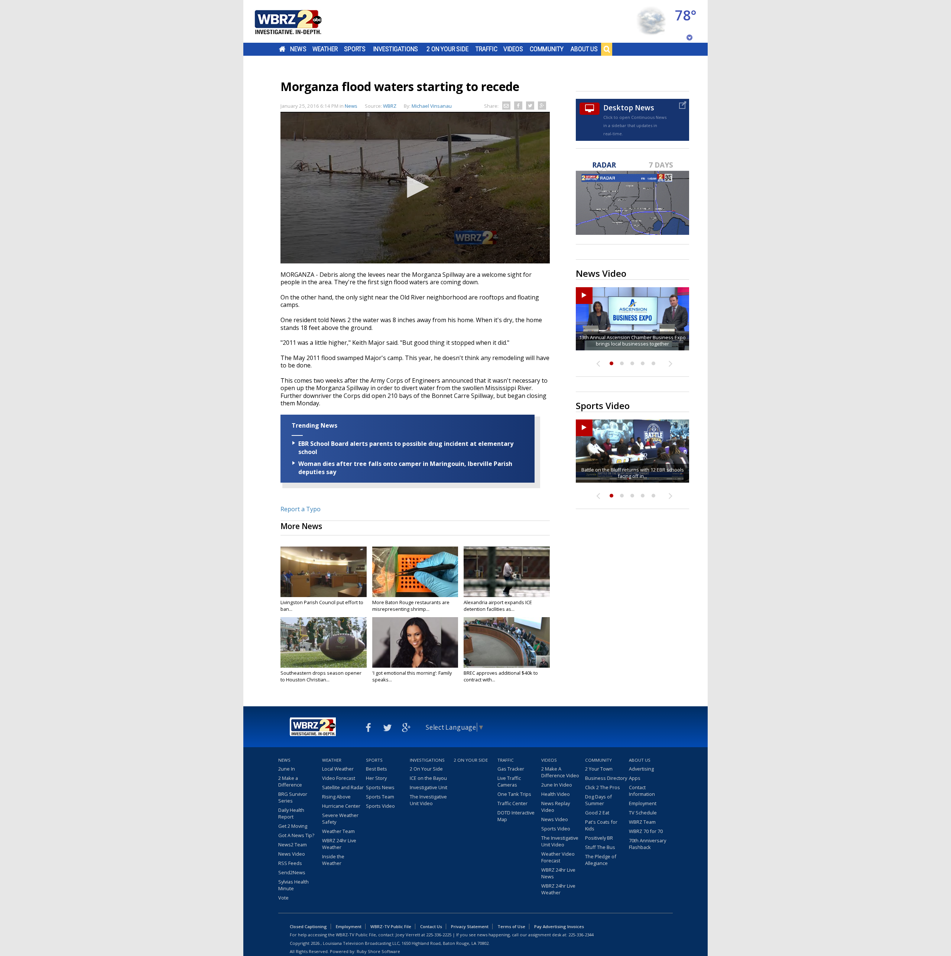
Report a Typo (300, 509)
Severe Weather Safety (340, 818)
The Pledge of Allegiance (600, 859)
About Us (584, 49)
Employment (642, 803)
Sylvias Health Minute (293, 885)
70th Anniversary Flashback (647, 843)
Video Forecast (338, 778)
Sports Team (380, 796)
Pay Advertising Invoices (559, 926)
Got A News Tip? (296, 835)
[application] (415, 187)
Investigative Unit (428, 787)
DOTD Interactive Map (516, 816)
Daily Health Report (291, 813)
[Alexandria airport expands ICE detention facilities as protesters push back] (507, 572)
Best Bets (376, 768)
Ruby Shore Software (378, 951)
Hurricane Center (341, 806)
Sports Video (380, 806)
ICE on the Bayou (428, 778)
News (298, 49)
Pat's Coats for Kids (601, 825)
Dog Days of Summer (598, 800)
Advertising (641, 768)
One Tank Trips (514, 794)
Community (547, 49)
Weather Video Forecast (558, 857)
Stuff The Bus (600, 847)
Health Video (555, 794)
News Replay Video (555, 806)
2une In (286, 768)
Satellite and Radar (343, 787)
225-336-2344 (581, 934)
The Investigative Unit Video (428, 800)
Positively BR (599, 838)
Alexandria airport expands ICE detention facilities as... (498, 605)
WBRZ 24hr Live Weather (339, 843)
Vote (283, 897)
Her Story (376, 778)
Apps (634, 778)
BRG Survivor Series (292, 797)
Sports (355, 49)
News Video (291, 853)
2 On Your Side (447, 49)
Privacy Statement (470, 926)
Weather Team (338, 831)
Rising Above (336, 796)
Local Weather (338, 768)
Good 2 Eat (597, 812)
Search (606, 49)
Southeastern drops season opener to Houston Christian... (320, 676)
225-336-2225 (438, 934)
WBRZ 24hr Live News (558, 873)
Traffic (486, 49)
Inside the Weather (333, 859)
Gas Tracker (510, 768)
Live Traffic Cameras (509, 781)
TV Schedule (643, 812)
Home (282, 49)
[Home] (297, 21)
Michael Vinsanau (432, 106)
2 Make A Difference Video (560, 772)
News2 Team (292, 844)
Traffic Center (512, 803)
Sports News (380, 787)
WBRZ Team (642, 822)
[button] (415, 187)
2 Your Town (599, 768)
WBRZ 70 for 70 (646, 831)
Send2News (291, 872)
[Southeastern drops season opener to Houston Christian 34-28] (323, 642)
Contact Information (642, 790)
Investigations (395, 49)
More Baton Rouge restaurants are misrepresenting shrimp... (410, 605)
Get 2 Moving (292, 826)
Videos (513, 49)
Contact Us (431, 926)
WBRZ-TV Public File (390, 926)
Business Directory (606, 778)
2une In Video (556, 784)
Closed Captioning (308, 926)
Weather (325, 49)
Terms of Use (511, 926)
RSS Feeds (290, 863)
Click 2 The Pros (602, 787)
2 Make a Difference (290, 781)
